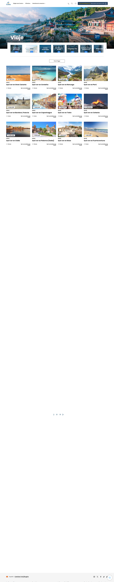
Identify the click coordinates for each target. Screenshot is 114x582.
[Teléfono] (68, 3)
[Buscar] (72, 3)
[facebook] (100, 577)
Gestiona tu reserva (38, 3)
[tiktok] (104, 577)
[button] (75, 3)
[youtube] (107, 577)
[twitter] (97, 577)
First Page (57, 61)
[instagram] (94, 577)
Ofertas (27, 3)
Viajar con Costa (18, 3)
